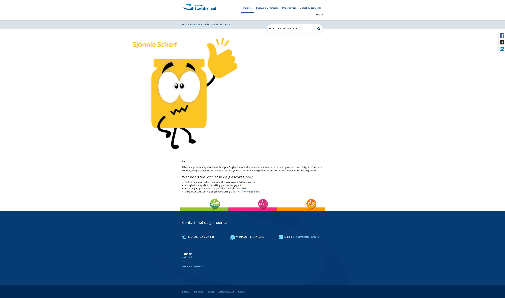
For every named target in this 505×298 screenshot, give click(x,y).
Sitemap (241, 291)
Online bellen (188, 257)
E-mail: (288, 236)
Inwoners (247, 7)
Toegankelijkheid (226, 291)
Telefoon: (193, 236)
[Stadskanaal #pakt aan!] (301, 211)
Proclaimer (198, 291)
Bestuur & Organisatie (267, 7)
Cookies (185, 291)
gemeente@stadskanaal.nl (306, 236)
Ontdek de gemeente (310, 7)
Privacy (211, 291)
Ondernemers (289, 7)
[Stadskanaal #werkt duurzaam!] (204, 211)
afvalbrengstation (250, 191)
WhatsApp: (242, 236)
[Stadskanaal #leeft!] (252, 211)
